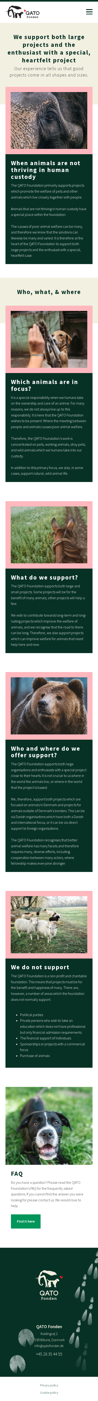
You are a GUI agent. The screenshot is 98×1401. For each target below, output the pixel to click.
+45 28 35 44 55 (49, 1354)
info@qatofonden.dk (49, 1346)
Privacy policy (49, 1385)
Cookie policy (49, 1392)
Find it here (26, 1221)
